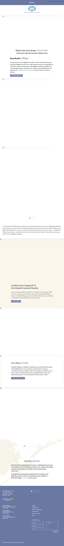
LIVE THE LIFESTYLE (18, 378)
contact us (25, 478)
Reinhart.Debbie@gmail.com (9, 506)
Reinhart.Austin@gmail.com (9, 517)
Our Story (35, 511)
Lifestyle (35, 507)
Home (33, 505)
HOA (33, 515)
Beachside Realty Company (25, 70)
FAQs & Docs (36, 513)
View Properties (16, 75)
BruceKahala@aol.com (8, 511)
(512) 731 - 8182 (58, 1)
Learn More (16, 301)
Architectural (37, 509)
